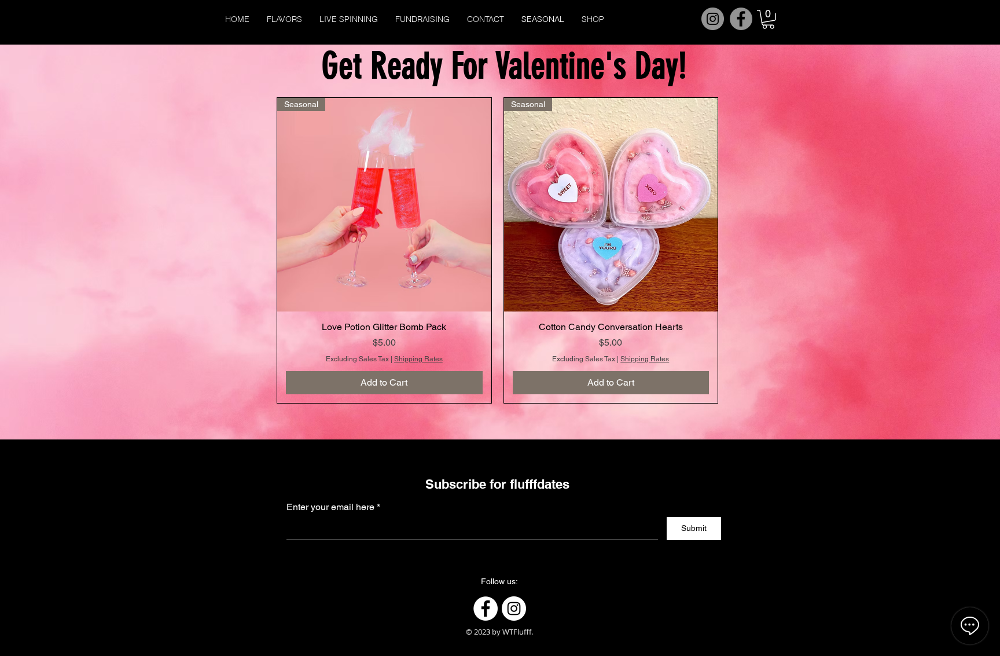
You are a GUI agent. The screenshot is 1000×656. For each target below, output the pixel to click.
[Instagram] (712, 19)
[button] (768, 19)
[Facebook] (741, 19)
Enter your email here (330, 507)
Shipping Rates (418, 359)
